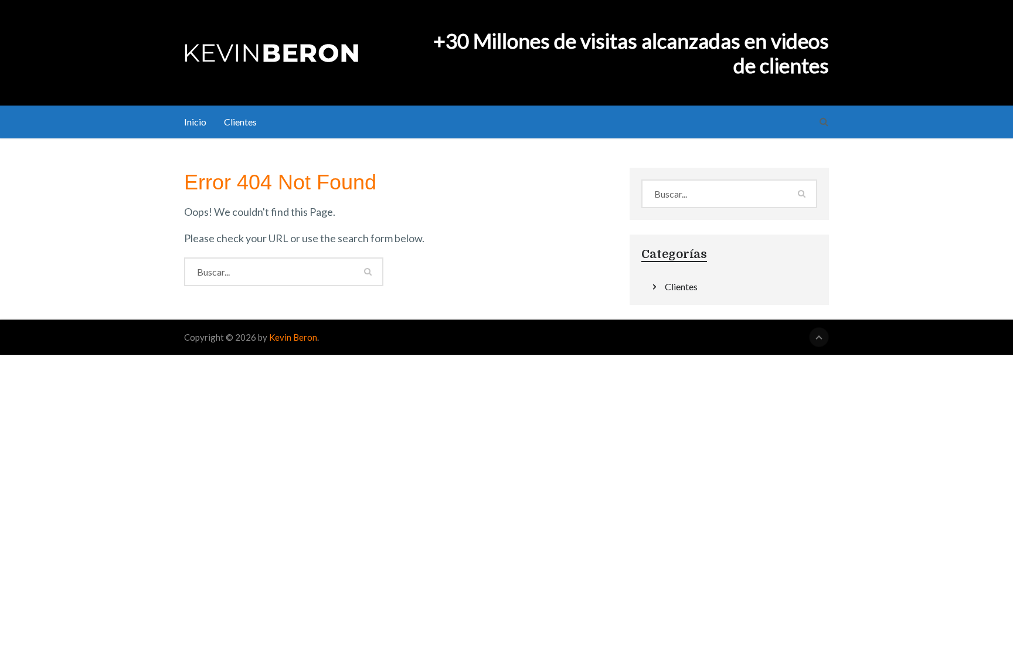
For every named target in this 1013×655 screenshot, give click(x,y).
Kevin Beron (293, 337)
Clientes (240, 121)
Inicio (195, 121)
